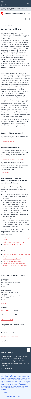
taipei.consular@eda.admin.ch (9, 336)
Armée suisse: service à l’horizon (12, 244)
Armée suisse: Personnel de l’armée (11, 159)
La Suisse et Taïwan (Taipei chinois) (14, 13)
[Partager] (29, 19)
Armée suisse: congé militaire (11, 259)
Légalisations (5, 172)
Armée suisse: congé (7, 141)
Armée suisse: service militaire (11, 261)
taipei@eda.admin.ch (7, 320)
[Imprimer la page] (25, 19)
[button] (28, 350)
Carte (2, 304)
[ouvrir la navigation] (28, 13)
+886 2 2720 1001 (6, 310)
